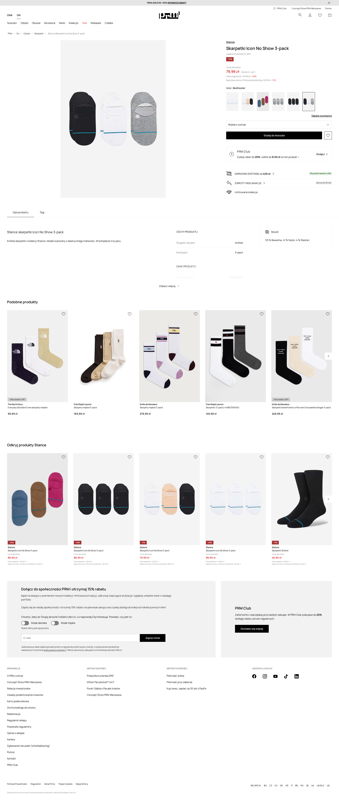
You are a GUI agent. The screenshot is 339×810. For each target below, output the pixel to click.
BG (265, 785)
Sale (84, 23)
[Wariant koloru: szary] (278, 101)
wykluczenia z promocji (55, 650)
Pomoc (11, 752)
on (18, 15)
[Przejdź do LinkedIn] (299, 678)
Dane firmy (49, 784)
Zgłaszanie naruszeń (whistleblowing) (28, 745)
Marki (62, 23)
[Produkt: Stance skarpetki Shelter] (301, 499)
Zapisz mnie (152, 638)
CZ (270, 785)
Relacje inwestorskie (18, 688)
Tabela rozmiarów (321, 115)
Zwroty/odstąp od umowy (21, 707)
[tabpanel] (169, 253)
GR (281, 785)
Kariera (11, 739)
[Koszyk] (330, 15)
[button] (279, 125)
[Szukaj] (300, 15)
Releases (96, 23)
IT (292, 785)
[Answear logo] (169, 15)
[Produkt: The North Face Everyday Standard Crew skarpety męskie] (37, 356)
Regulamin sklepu (17, 720)
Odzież (24, 23)
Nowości (12, 23)
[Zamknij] (329, 3)
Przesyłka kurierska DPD (100, 675)
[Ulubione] (320, 15)
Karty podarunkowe (18, 701)
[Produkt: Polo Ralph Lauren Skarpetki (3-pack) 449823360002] (235, 356)
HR (287, 785)
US (328, 785)
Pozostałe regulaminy (19, 726)
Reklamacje (13, 714)
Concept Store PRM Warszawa (24, 682)
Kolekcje (73, 23)
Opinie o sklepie (15, 733)
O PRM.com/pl (15, 675)
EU (276, 785)
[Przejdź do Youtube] (277, 678)
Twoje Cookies (65, 784)
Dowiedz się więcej (252, 628)
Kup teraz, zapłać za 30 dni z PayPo (186, 688)
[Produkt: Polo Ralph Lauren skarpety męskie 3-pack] (103, 356)
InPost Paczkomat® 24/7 (100, 682)
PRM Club (12, 765)
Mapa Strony (82, 784)
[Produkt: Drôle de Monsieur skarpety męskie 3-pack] (169, 356)
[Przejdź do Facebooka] (256, 678)
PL (296, 785)
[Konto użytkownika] (310, 15)
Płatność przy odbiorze (179, 682)
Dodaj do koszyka (274, 135)
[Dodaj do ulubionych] (328, 135)
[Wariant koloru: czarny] (293, 101)
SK (307, 785)
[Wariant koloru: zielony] (263, 101)
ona (10, 15)
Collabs (109, 23)
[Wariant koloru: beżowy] (247, 101)
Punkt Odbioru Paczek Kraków (103, 688)
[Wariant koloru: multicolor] (308, 101)
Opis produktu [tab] (20, 212)
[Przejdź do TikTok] (288, 678)
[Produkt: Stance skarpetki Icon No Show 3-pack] (37, 499)
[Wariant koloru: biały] (232, 101)
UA (312, 785)
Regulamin (36, 784)
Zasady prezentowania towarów (25, 694)
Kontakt (11, 758)
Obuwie (36, 23)
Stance (230, 42)
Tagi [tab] (42, 212)
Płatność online (175, 675)
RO (302, 785)
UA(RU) (320, 785)
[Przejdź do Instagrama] (267, 678)
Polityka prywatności (17, 784)
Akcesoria (49, 23)
